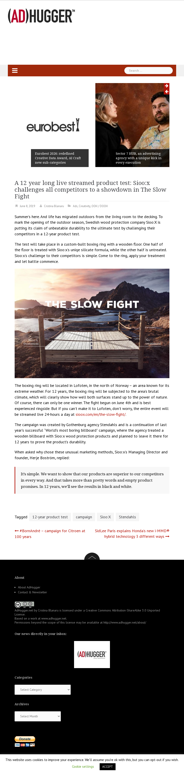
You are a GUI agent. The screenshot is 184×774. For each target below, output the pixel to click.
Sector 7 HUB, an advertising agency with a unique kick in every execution (139, 158)
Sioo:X (105, 516)
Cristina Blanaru (54, 206)
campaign (84, 516)
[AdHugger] (41, 15)
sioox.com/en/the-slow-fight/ (100, 414)
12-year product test (50, 516)
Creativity (84, 206)
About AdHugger (29, 587)
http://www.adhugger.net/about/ (124, 622)
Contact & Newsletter (32, 592)
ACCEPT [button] (107, 767)
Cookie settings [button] (83, 766)
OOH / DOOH (100, 206)
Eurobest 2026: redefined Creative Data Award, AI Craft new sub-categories (58, 158)
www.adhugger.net (53, 618)
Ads (75, 206)
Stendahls (127, 516)
